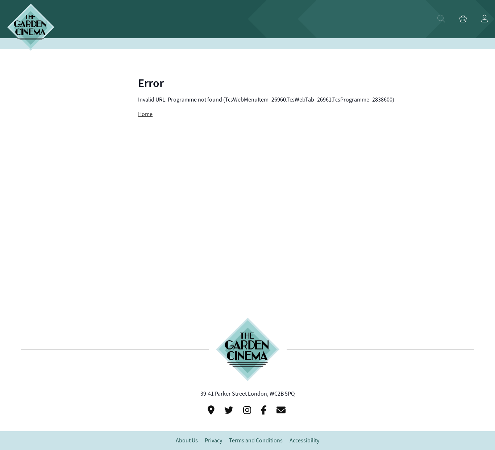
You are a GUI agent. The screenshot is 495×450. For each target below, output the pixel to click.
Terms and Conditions (256, 440)
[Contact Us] (212, 410)
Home (145, 114)
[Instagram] (248, 410)
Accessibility (304, 440)
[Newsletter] (282, 410)
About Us (187, 440)
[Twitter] (230, 410)
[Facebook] (265, 410)
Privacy (213, 440)
